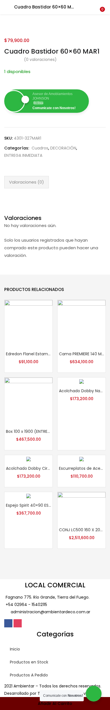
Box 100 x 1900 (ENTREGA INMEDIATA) (28, 431)
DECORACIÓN (63, 148)
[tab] (26, 182)
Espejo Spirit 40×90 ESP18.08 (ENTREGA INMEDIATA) (28, 505)
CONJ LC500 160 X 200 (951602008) (81, 529)
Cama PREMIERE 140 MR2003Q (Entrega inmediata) (81, 353)
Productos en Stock (29, 662)
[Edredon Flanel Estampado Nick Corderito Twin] (28, 324)
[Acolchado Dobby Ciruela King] (28, 459)
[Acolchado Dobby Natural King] (81, 381)
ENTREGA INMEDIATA (23, 155)
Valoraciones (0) (26, 182)
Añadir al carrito (55, 703)
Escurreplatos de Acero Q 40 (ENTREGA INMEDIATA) (81, 468)
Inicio (15, 649)
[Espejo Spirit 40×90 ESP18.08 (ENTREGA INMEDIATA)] (28, 496)
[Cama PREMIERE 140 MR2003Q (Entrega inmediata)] (81, 324)
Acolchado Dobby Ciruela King (28, 468)
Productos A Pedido (29, 675)
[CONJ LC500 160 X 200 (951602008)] (81, 507)
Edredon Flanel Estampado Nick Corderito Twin (28, 353)
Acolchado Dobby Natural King (81, 390)
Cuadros (40, 148)
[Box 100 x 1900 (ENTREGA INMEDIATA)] (28, 401)
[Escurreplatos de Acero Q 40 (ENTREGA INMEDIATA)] (81, 459)
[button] (101, 3)
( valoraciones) (40, 59)
